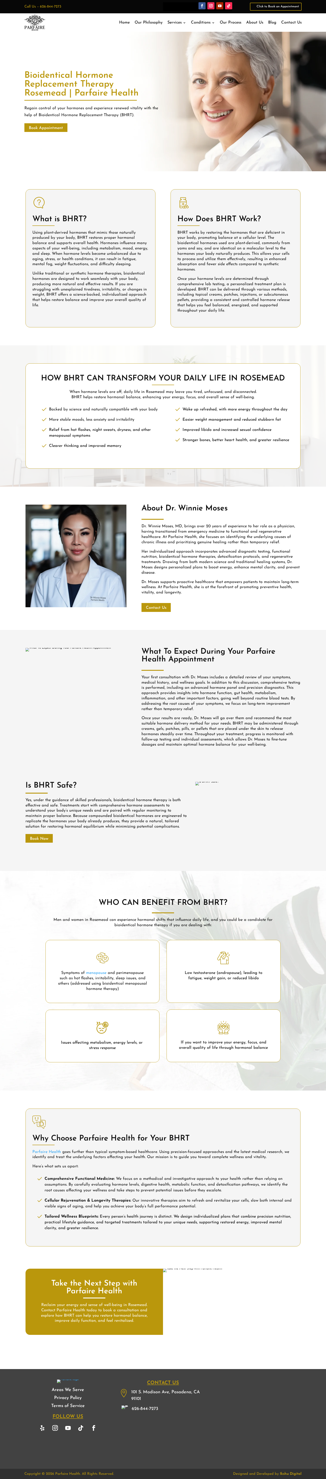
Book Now (39, 839)
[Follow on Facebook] (202, 5)
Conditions (200, 23)
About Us (254, 23)
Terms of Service (68, 1406)
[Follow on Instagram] (210, 5)
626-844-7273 (50, 6)
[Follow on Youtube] (219, 5)
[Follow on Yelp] (42, 1428)
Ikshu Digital (291, 1474)
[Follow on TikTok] (228, 5)
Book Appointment (46, 128)
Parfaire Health (46, 1152)
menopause (96, 973)
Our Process (230, 23)
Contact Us (291, 23)
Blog (272, 23)
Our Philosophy (149, 23)
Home (124, 23)
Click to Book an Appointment (278, 6)
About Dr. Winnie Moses (184, 508)
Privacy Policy (68, 1398)
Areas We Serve (68, 1390)
